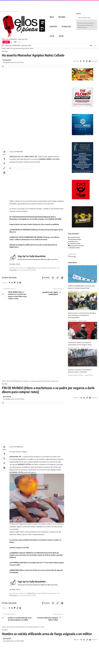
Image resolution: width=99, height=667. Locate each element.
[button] (6, 42)
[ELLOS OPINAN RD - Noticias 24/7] (18, 45)
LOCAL (69, 321)
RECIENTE (76, 291)
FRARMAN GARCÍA (73, 375)
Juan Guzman (7, 60)
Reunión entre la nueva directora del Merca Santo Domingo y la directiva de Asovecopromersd (82, 315)
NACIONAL (5, 51)
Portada (4, 48)
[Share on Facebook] (80, 61)
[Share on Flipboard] (14, 282)
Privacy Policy (13, 270)
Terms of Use (31, 268)
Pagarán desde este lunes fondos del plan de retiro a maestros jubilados (34, 224)
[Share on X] (83, 61)
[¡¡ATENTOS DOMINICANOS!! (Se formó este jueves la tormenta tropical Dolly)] (82, 274)
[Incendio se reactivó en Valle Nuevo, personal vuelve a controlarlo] (82, 357)
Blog (8, 48)
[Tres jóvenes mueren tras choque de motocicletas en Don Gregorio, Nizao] (82, 330)
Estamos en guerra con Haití (19, 548)
